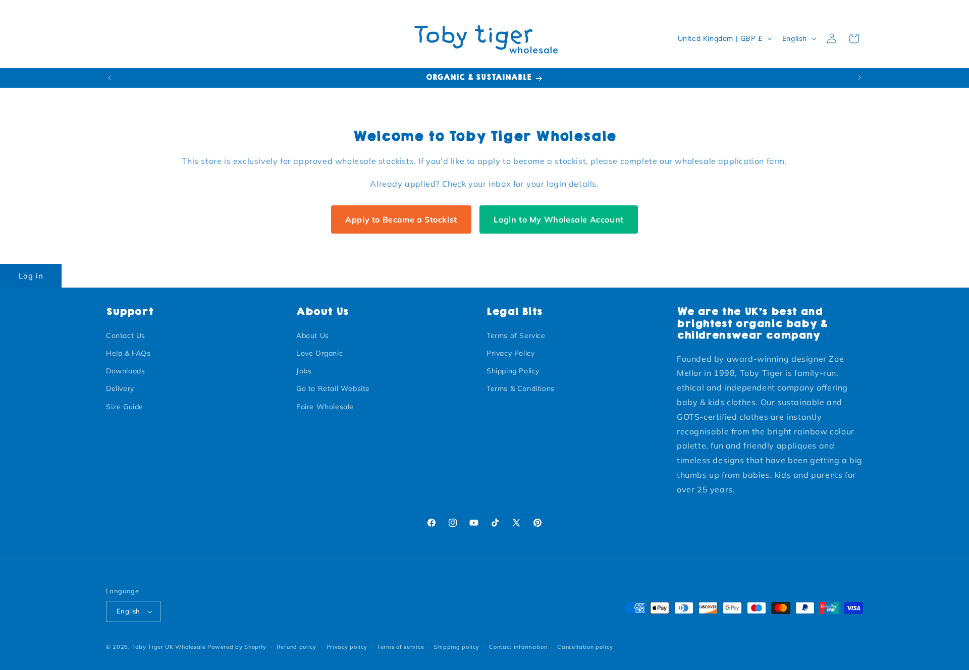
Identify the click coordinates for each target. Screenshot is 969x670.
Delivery (120, 388)
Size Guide (124, 406)
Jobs (303, 370)
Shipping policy (456, 646)
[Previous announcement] (109, 77)
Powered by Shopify (236, 646)
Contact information (518, 646)
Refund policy (296, 646)
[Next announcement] (859, 77)
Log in (31, 276)
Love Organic (319, 353)
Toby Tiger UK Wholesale (169, 646)
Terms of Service (516, 335)
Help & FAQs (128, 353)
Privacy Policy (510, 353)
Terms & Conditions (521, 388)
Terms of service (400, 646)
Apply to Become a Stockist (401, 219)
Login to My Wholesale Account (558, 219)
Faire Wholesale (325, 406)
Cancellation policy (585, 646)
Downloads (125, 370)
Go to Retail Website (333, 388)
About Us (312, 335)
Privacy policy (347, 646)
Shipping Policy (513, 370)
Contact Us (125, 335)
